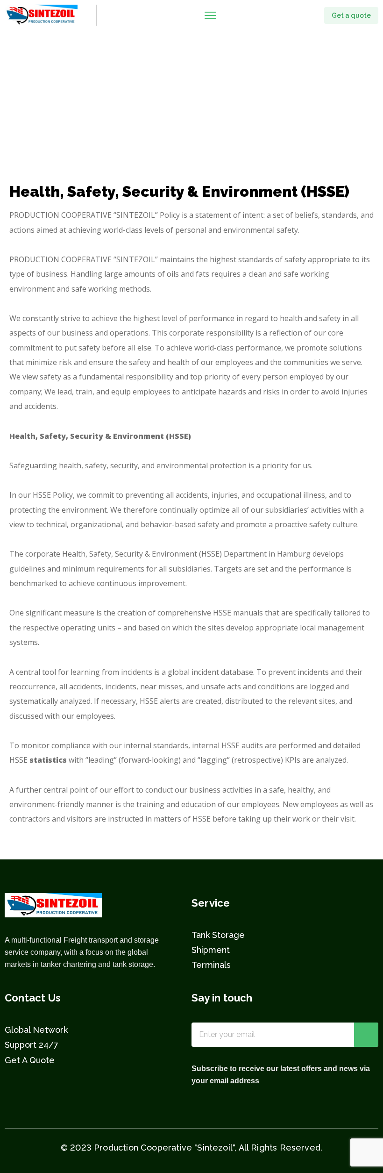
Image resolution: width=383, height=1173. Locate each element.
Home (20, 113)
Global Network (36, 1030)
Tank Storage (218, 935)
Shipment (211, 950)
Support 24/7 (31, 1045)
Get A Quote (30, 1060)
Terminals (211, 965)
